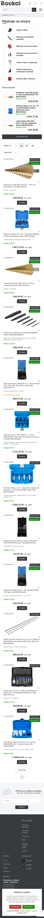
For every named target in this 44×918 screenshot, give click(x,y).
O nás (5, 860)
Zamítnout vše (15, 907)
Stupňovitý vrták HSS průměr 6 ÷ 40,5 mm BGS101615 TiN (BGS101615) (27, 95)
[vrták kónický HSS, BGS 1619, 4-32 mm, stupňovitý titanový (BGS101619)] (10, 125)
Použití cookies (25, 910)
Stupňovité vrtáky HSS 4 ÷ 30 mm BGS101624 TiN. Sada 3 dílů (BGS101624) (21, 591)
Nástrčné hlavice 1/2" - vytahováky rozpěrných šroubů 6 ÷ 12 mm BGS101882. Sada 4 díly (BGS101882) (21, 490)
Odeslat (22, 807)
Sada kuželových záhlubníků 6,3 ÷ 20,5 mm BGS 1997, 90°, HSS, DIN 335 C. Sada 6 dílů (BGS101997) (22, 386)
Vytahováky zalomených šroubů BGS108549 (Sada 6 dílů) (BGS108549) (20, 334)
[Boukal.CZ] (10, 3)
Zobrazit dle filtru (22, 136)
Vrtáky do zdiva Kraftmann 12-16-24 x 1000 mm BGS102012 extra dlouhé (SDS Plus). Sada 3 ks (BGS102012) (22, 641)
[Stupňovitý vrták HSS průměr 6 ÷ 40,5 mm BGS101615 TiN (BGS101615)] (10, 97)
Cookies (24, 851)
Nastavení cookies (13, 910)
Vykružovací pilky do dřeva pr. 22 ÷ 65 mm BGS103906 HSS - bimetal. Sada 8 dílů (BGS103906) (20, 744)
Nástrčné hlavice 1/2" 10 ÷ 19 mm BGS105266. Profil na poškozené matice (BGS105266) (27, 109)
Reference (6, 864)
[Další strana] (26, 776)
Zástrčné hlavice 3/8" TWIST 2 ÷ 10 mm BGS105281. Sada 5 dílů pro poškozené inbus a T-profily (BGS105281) (21, 437)
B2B (23, 840)
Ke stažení (25, 836)
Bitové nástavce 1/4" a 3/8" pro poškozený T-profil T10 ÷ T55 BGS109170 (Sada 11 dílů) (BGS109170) (21, 693)
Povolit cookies (28, 907)
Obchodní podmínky (25, 826)
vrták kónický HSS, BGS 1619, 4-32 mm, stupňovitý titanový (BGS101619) (26, 123)
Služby (5, 868)
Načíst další (22, 770)
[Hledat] (34, 10)
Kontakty (6, 871)
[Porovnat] (38, 182)
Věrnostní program (25, 831)
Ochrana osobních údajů (25, 845)
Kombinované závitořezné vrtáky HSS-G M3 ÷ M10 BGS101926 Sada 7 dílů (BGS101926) (21, 542)
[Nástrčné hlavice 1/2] (10, 111)
